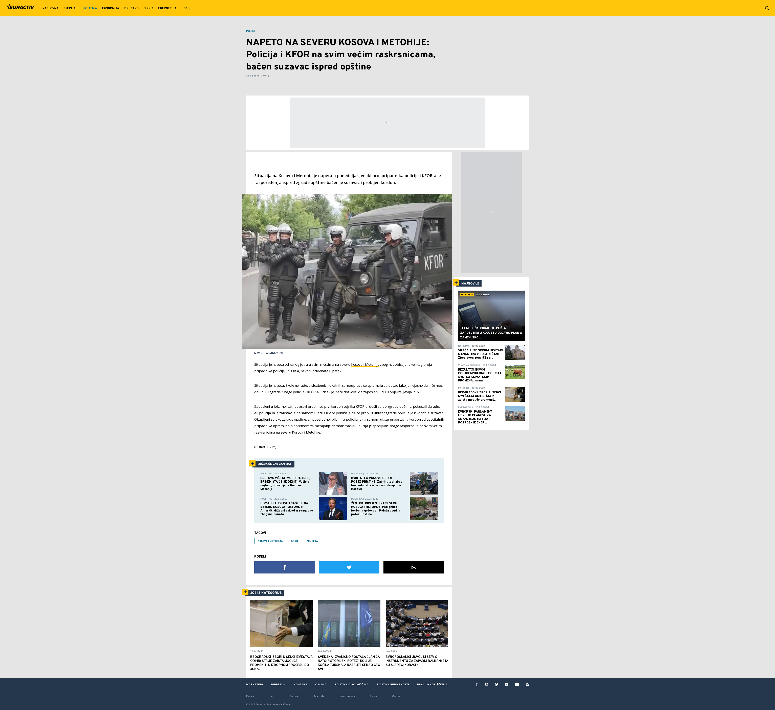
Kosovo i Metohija (270, 541)
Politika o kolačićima (352, 684)
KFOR (294, 541)
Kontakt (300, 684)
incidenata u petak (326, 371)
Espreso (293, 696)
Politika (250, 31)
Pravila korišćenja (432, 684)
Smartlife (319, 696)
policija (312, 541)
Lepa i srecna (347, 696)
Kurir (271, 696)
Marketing (254, 684)
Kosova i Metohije (365, 364)
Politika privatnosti (393, 684)
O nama (321, 684)
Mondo (250, 696)
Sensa (373, 696)
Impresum (278, 684)
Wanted (396, 696)
